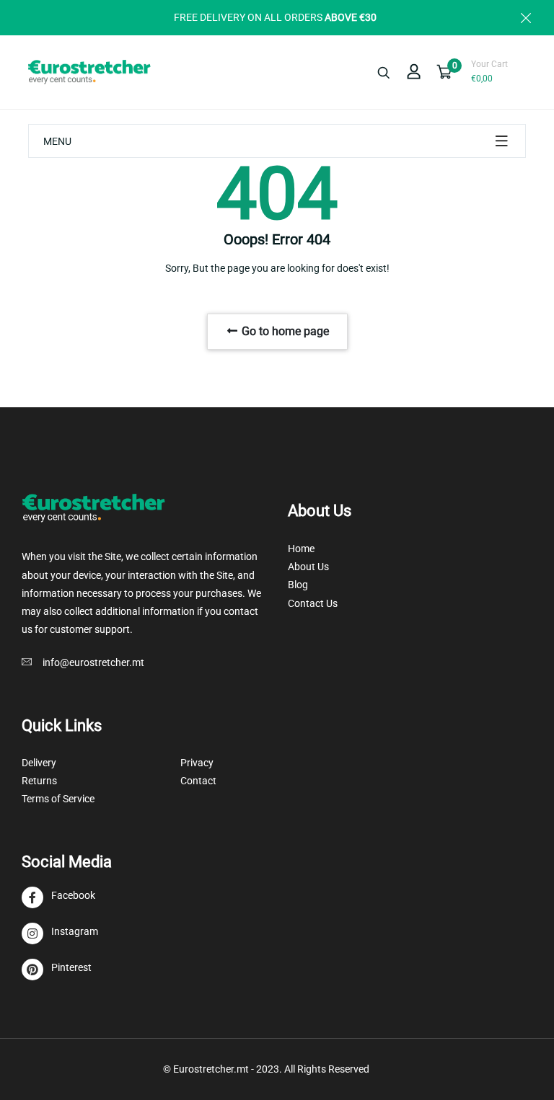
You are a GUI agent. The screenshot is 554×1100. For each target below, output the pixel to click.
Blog (298, 584)
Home (301, 548)
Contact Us (313, 603)
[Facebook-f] (58, 898)
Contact (198, 780)
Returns (39, 780)
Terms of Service (58, 798)
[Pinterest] (57, 970)
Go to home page (284, 331)
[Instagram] (60, 934)
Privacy (197, 762)
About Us (308, 566)
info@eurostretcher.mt (93, 662)
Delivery (39, 762)
